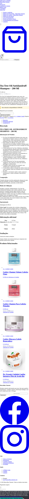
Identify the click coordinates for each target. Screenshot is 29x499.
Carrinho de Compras (5, 6)
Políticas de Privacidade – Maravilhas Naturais (14, 13)
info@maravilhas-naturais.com (10, 479)
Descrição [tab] (5, 120)
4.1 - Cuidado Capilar (19, 116)
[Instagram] (14, 453)
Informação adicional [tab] (8, 121)
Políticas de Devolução (8, 16)
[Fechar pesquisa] (1, 57)
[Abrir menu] (2, 55)
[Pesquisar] (0, 24)
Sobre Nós (2, 10)
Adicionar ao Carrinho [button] (13, 277)
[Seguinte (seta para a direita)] (2, 490)
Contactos (5, 21)
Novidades (5, 464)
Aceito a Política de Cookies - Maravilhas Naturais (11, 498)
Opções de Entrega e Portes (9, 19)
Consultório (3, 8)
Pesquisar (17, 59)
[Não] (23, 498)
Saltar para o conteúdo (5, 0)
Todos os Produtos (7, 459)
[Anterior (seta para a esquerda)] (0, 490)
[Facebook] (14, 424)
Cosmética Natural (7, 461)
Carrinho (5, 471)
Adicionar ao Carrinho (5, 114)
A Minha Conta (6, 470)
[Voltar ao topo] (0, 487)
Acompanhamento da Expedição (10, 20)
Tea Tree (2, 117)
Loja (1, 3)
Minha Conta (3, 7)
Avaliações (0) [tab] (6, 122)
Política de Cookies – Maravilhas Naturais (13, 15)
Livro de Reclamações (8, 17)
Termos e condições (7, 12)
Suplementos (6, 460)
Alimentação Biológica (8, 463)
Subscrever (3, 395)
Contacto (5, 472)
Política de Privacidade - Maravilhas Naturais (10, 496)
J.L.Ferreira (10, 117)
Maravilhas (4, 2)
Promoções (2, 4)
